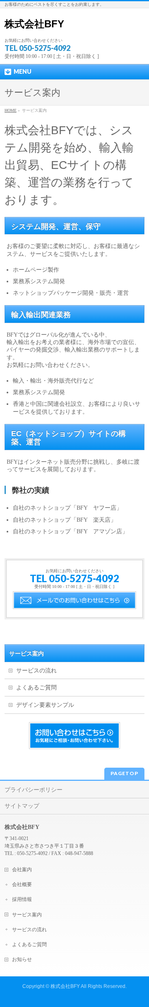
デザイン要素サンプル (45, 705)
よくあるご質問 (36, 687)
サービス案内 (26, 653)
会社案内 (22, 869)
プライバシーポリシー (33, 790)
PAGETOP (124, 773)
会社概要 (22, 884)
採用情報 (22, 899)
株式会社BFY (34, 23)
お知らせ (22, 959)
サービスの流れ (36, 670)
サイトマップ (22, 806)
